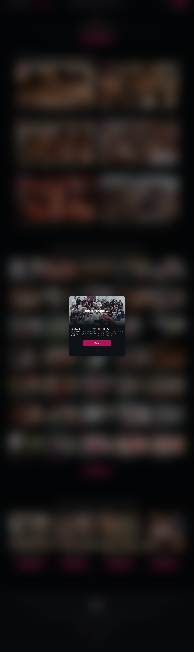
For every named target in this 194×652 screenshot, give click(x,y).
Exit (97, 351)
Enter (97, 343)
